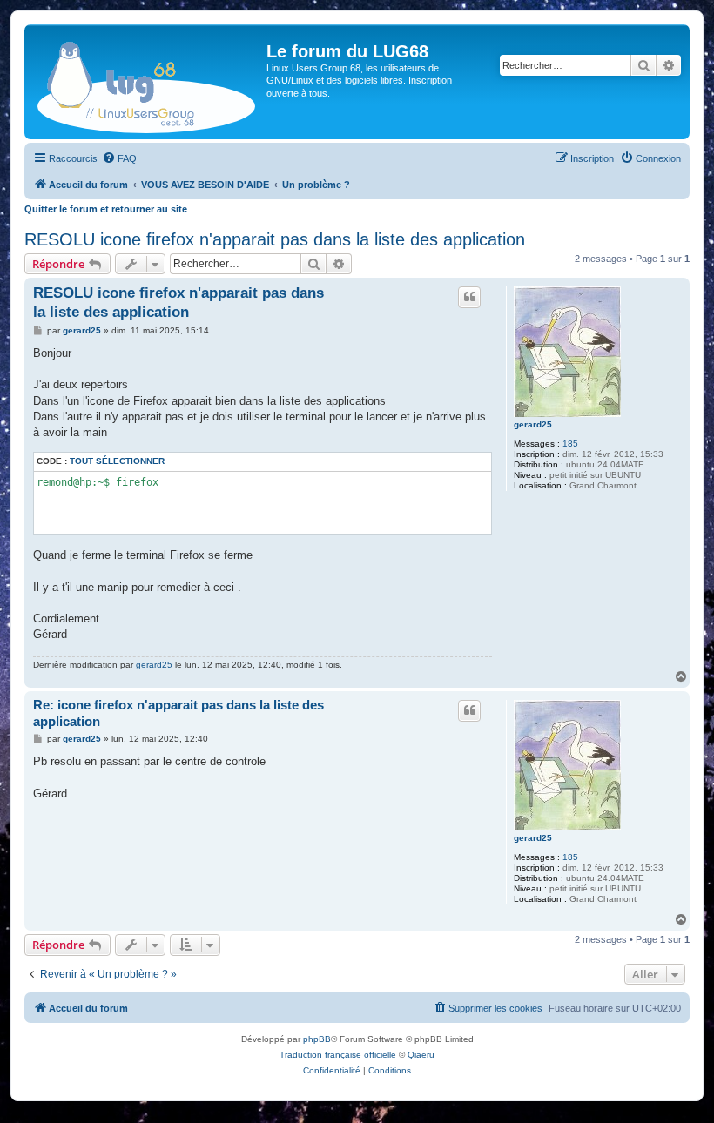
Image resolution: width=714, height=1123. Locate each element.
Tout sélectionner (117, 461)
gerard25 (533, 424)
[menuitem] (119, 158)
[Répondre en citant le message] (469, 296)
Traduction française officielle (338, 1054)
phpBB (317, 1039)
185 (570, 443)
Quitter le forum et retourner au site (105, 209)
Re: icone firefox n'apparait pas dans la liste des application (178, 713)
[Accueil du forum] (147, 82)
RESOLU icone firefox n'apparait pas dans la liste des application (274, 239)
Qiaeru (421, 1054)
